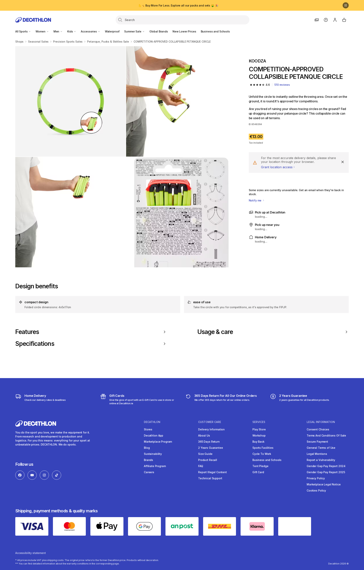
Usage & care (215, 332)
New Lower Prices (184, 31)
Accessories (89, 31)
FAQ (200, 466)
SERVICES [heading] (258, 422)
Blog (147, 447)
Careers (149, 472)
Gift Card (258, 472)
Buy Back (258, 441)
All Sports (21, 31)
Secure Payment (317, 441)
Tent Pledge (260, 466)
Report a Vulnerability (321, 460)
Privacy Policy (316, 478)
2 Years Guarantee (210, 447)
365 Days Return (209, 441)
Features (27, 332)
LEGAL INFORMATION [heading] (321, 422)
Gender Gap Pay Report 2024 (326, 466)
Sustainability (153, 453)
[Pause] (346, 5)
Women (41, 31)
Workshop (259, 435)
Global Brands (158, 31)
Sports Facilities (262, 447)
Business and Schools (215, 31)
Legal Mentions (317, 453)
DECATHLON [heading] (152, 422)
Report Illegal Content (212, 472)
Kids (70, 31)
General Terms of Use (321, 447)
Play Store (259, 429)
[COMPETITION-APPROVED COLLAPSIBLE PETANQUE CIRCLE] (70, 101)
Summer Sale (133, 31)
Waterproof (112, 31)
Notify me (255, 200)
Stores (148, 429)
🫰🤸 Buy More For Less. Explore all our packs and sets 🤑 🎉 (178, 5)
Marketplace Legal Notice (324, 484)
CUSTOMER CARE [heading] (209, 422)
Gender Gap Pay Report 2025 (326, 472)
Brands (148, 460)
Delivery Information (211, 429)
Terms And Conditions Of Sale (326, 435)
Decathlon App (153, 435)
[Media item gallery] (126, 156)
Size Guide (205, 453)
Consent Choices (318, 429)
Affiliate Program (155, 466)
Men (57, 31)
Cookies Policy (316, 490)
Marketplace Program (158, 441)
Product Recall (207, 460)
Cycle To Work (261, 453)
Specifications (34, 343)
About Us (204, 435)
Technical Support (210, 478)
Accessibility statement (30, 553)
